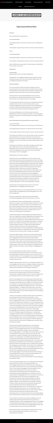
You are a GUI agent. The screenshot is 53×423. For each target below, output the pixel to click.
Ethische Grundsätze (38, 2)
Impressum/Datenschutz (29, 6)
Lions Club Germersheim (26, 15)
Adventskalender (19, 2)
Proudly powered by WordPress (21, 421)
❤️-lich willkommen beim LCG (7, 2)
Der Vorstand (28, 2)
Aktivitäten (47, 2)
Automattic (34, 421)
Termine (20, 6)
